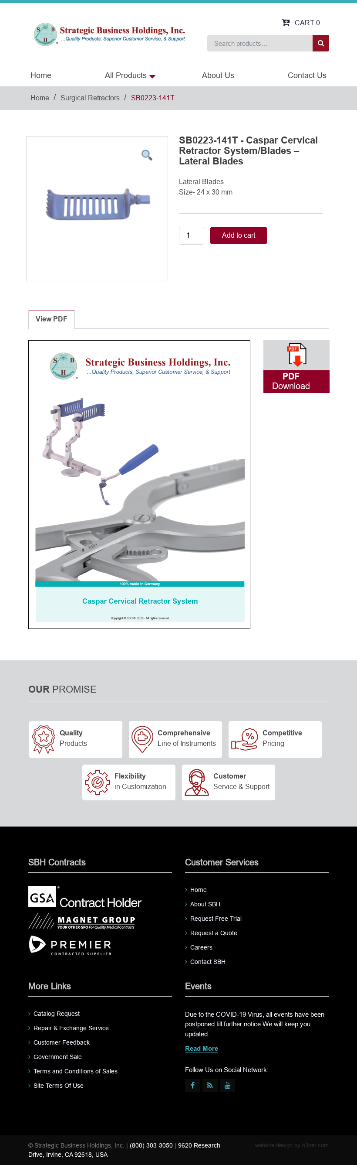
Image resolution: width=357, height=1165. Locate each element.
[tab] (51, 320)
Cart (307, 23)
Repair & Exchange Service (71, 1028)
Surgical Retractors (90, 98)
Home (40, 75)
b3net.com (315, 1145)
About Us (218, 75)
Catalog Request (57, 1013)
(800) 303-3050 (151, 1145)
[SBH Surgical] (109, 34)
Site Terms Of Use (59, 1085)
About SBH (205, 904)
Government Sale (58, 1056)
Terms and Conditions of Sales (76, 1071)
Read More (201, 1049)
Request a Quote (213, 932)
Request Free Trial (216, 918)
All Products (126, 75)
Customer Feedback (62, 1042)
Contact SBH (208, 961)
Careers (201, 947)
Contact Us (307, 75)
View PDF (51, 319)
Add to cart (238, 235)
